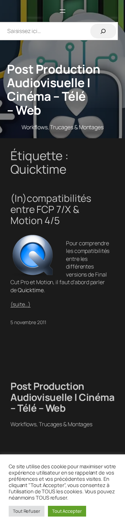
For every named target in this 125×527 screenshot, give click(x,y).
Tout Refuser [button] (26, 511)
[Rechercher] (103, 31)
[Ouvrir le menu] (62, 11)
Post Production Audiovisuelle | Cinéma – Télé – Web (53, 89)
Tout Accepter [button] (67, 511)
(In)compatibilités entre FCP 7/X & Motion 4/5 (50, 209)
